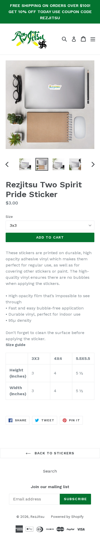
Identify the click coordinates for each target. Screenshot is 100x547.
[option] (25, 164)
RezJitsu (37, 517)
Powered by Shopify (67, 517)
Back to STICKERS (53, 453)
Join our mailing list (50, 487)
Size (9, 216)
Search (50, 471)
